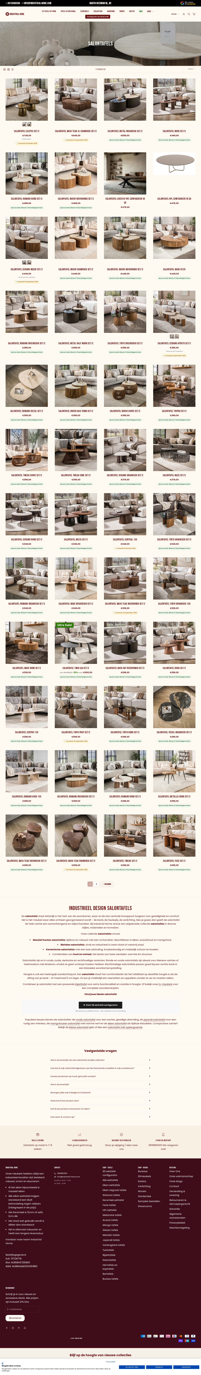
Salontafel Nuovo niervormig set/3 (125, 269)
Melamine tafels (112, 1215)
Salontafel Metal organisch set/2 (125, 131)
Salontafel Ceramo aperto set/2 (174, 343)
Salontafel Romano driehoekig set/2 (26, 343)
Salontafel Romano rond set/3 (26, 198)
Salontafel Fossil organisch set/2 (174, 732)
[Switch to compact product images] (12, 69)
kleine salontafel (79, 1027)
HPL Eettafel (109, 1210)
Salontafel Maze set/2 (174, 475)
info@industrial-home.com (37, 3)
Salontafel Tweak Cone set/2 (76, 475)
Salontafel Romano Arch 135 (26, 796)
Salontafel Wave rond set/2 (26, 668)
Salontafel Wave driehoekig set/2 (76, 603)
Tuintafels (108, 1250)
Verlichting (98, 11)
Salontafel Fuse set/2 (174, 861)
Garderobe (111, 11)
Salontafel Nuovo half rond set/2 (76, 411)
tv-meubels (165, 984)
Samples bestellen (149, 1201)
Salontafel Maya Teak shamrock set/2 (75, 861)
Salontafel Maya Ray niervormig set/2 (125, 668)
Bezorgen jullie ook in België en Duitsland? (100, 1092)
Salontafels (109, 1260)
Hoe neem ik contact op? (100, 1117)
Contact (174, 1186)
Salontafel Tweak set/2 (125, 861)
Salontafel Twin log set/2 (76, 668)
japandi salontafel (154, 1019)
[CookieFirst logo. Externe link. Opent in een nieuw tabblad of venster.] (2, 1363)
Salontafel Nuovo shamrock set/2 (76, 269)
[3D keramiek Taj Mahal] (24, 262)
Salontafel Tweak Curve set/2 (26, 475)
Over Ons (174, 1171)
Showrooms (145, 1206)
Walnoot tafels (111, 1195)
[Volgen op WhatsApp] (25, 1328)
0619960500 (14, 3)
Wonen (122, 11)
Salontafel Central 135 (125, 539)
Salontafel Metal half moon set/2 (75, 343)
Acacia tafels (110, 1220)
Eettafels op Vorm (49, 11)
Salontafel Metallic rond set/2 (174, 796)
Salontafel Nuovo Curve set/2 (125, 411)
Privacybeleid (111, 1362)
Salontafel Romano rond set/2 (125, 796)
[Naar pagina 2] (107, 884)
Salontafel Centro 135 (26, 732)
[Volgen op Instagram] (13, 1328)
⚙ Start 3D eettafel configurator (100, 1005)
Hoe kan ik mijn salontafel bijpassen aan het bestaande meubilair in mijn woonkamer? (100, 1068)
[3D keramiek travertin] (29, 262)
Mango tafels (110, 1225)
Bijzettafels (109, 1255)
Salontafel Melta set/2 (76, 539)
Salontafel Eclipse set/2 (26, 131)
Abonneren (15, 1318)
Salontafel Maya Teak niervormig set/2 (125, 603)
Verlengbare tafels (114, 1245)
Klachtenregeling (179, 1227)
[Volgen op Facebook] (7, 1328)
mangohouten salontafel (65, 1023)
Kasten (132, 11)
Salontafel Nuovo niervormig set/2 (76, 198)
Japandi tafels (111, 1240)
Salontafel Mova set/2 (174, 131)
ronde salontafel (85, 1019)
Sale (141, 11)
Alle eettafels (110, 1180)
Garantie (174, 1209)
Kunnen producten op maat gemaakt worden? (100, 1076)
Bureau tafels (110, 1278)
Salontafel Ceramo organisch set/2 (125, 475)
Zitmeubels (84, 11)
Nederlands (174, 14)
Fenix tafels (109, 1205)
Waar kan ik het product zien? (100, 1101)
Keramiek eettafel (113, 1200)
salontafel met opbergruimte (125, 1027)
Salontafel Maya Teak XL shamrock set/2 (76, 131)
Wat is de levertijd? (100, 1084)
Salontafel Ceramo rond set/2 (26, 539)
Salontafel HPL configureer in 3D (174, 198)
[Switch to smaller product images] (8, 69)
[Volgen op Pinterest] (19, 1328)
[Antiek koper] (24, 124)
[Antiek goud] (29, 124)
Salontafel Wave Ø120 (174, 269)
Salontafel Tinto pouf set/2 (76, 732)
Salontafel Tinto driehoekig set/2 (125, 343)
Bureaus (143, 1171)
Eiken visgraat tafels (114, 1190)
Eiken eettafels (111, 1185)
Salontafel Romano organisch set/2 (26, 603)
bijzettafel (81, 984)
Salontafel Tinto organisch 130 (174, 603)
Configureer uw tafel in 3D (98, 17)
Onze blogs (176, 1181)
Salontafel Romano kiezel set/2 (26, 411)
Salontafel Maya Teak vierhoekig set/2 (27, 861)
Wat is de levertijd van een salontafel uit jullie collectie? (100, 1060)
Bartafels (108, 1273)
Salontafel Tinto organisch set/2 (174, 539)
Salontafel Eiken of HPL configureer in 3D (125, 200)
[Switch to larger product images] (4, 69)
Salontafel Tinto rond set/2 (125, 732)
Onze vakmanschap (181, 1176)
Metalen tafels (111, 1235)
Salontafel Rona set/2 (174, 668)
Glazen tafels (110, 1230)
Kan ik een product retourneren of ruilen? (100, 1109)
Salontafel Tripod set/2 (174, 411)
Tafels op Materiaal (68, 11)
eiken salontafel (117, 1023)
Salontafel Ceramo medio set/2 (27, 269)
